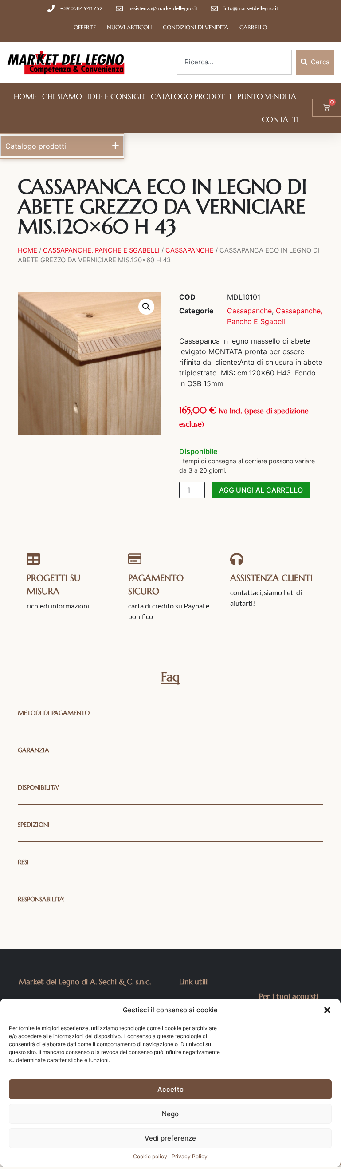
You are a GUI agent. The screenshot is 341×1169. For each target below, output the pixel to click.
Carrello (253, 27)
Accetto (170, 1089)
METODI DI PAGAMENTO (54, 713)
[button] (327, 1010)
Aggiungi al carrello (261, 490)
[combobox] (234, 62)
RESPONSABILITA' (41, 899)
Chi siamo (62, 96)
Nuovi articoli (129, 27)
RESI (23, 862)
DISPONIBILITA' (38, 787)
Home (25, 96)
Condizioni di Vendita (195, 27)
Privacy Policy (190, 1156)
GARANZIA (33, 750)
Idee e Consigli (116, 96)
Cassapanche (189, 250)
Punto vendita (266, 96)
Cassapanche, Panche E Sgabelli (101, 250)
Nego (170, 1114)
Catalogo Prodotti (191, 96)
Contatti (280, 119)
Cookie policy (150, 1156)
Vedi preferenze (170, 1138)
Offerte (85, 27)
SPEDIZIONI (34, 825)
